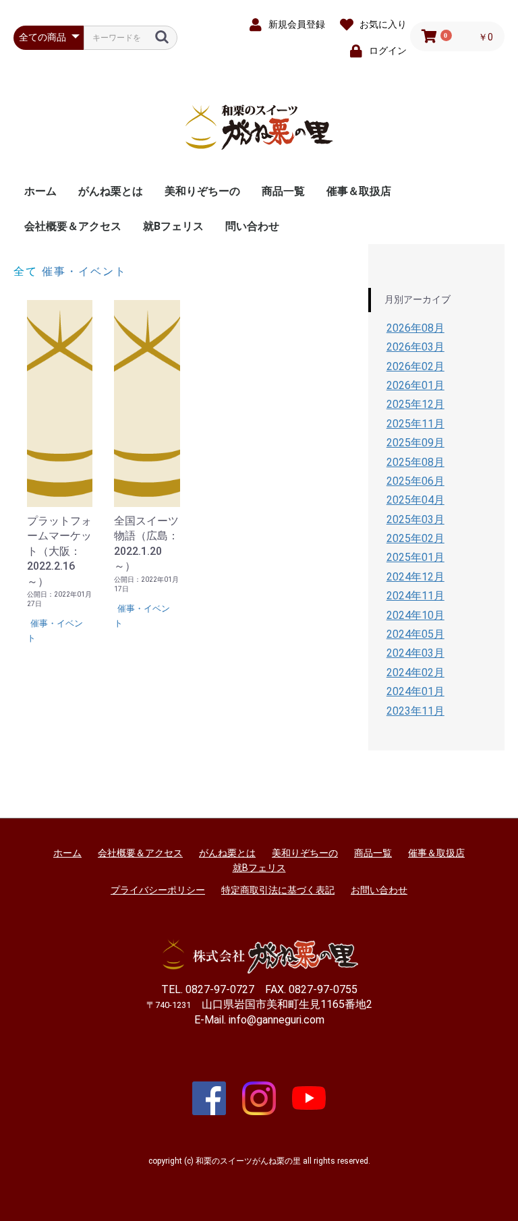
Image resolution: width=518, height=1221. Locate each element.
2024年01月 (415, 691)
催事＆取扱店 (358, 191)
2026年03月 (415, 346)
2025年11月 (415, 423)
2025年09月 (415, 442)
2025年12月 (415, 404)
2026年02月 (415, 366)
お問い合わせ (379, 890)
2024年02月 (415, 672)
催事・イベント (84, 271)
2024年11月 (415, 595)
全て (25, 271)
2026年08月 (415, 328)
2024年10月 (415, 615)
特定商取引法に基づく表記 (278, 890)
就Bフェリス (173, 226)
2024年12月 (415, 576)
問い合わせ (252, 226)
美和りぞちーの (202, 191)
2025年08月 (415, 462)
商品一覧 (283, 191)
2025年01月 (415, 557)
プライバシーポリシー (158, 890)
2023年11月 (415, 711)
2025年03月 (415, 519)
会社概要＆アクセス (72, 226)
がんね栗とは (110, 191)
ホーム (40, 191)
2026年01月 (415, 385)
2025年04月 (415, 500)
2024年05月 (415, 634)
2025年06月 (415, 481)
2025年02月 (415, 538)
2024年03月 (415, 653)
